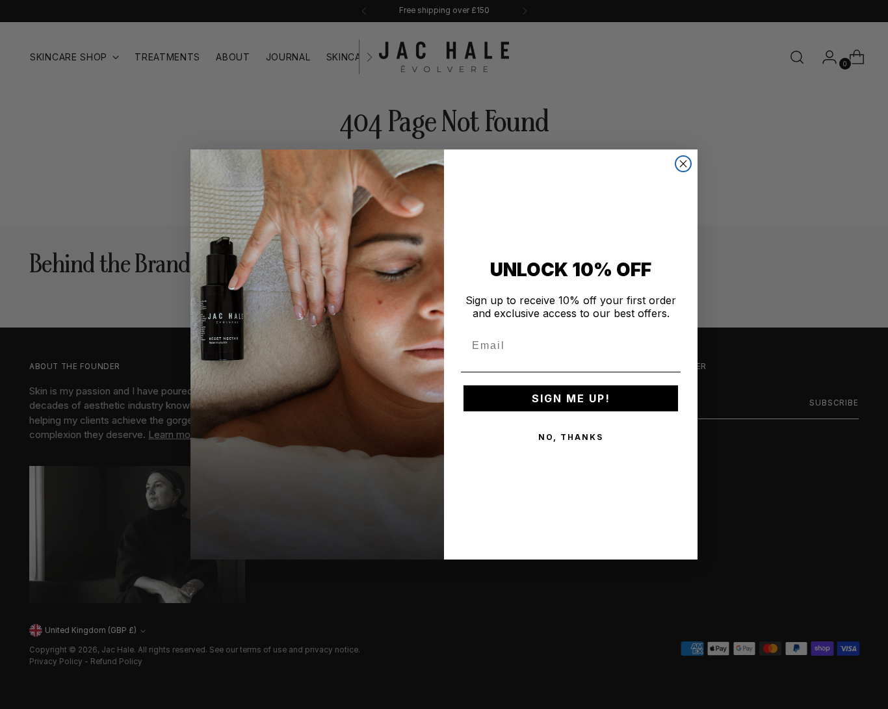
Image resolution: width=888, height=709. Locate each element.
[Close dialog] (683, 164)
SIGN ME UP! (571, 398)
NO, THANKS (570, 437)
